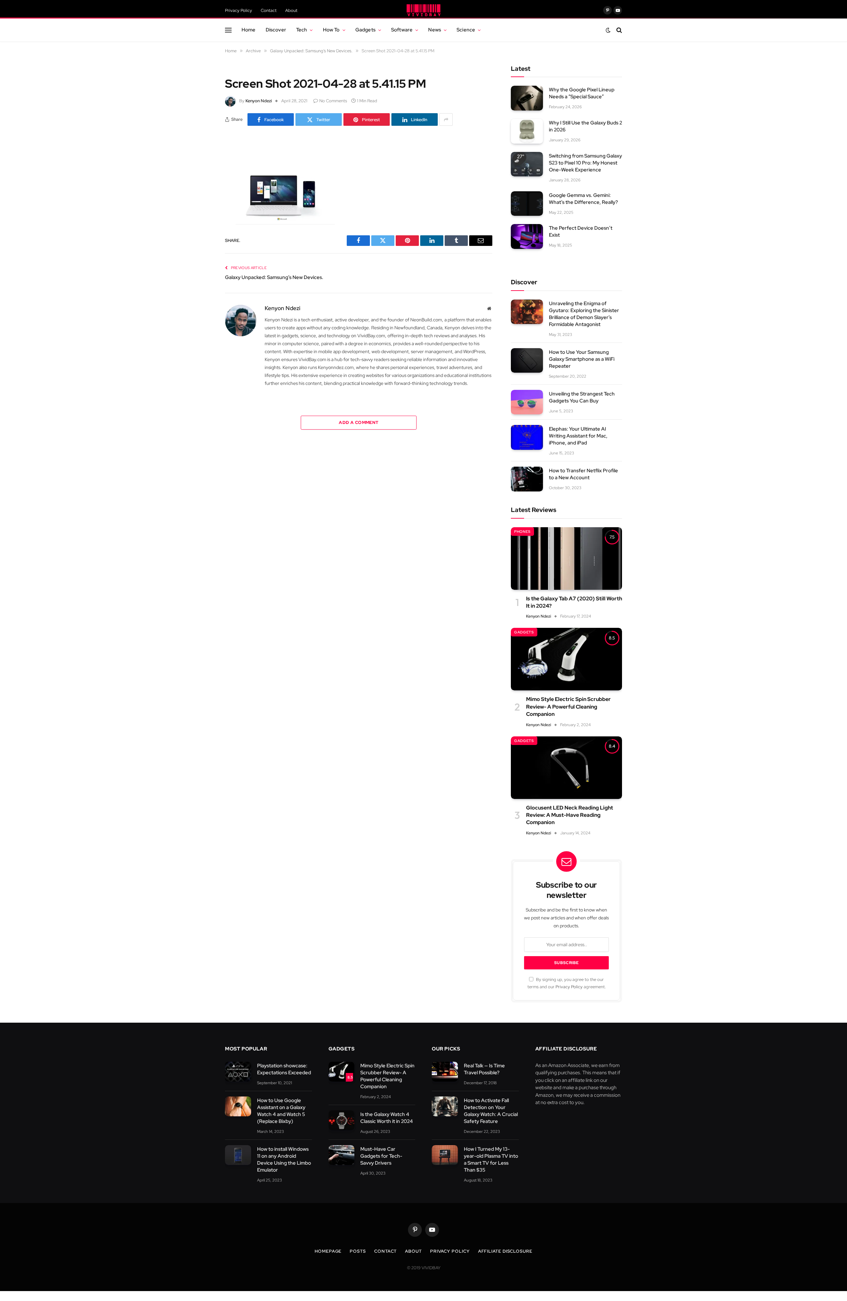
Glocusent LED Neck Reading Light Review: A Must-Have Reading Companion (569, 815)
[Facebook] (201, 166)
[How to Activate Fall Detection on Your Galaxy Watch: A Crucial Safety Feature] (445, 1106)
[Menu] (228, 30)
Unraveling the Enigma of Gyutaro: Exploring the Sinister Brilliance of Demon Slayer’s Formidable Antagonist (584, 314)
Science (466, 29)
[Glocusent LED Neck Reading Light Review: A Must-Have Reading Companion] (566, 767)
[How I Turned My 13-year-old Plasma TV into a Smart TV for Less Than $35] (445, 1155)
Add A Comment (358, 422)
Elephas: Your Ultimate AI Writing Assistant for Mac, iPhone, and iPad (578, 436)
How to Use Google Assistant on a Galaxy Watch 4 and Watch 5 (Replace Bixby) (281, 1111)
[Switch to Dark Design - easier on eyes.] (608, 30)
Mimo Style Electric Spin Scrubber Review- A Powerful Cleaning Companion (568, 707)
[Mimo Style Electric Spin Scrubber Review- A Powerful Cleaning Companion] (566, 659)
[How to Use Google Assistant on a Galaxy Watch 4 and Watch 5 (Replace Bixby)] (238, 1106)
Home (249, 29)
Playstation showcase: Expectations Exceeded (284, 1069)
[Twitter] (201, 183)
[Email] (201, 234)
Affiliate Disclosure (505, 1251)
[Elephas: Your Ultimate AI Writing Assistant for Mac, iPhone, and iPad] (527, 437)
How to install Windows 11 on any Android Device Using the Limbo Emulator (284, 1159)
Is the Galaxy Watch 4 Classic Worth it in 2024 (386, 1118)
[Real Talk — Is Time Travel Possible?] (445, 1072)
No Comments (333, 101)
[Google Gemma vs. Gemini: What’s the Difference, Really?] (527, 203)
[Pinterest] (201, 217)
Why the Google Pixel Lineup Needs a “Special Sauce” (581, 93)
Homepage (328, 1251)
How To (331, 29)
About (291, 10)
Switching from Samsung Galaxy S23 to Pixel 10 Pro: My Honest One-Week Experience (585, 163)
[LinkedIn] (201, 200)
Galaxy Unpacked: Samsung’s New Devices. (274, 277)
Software (402, 29)
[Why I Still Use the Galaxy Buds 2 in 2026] (527, 131)
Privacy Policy (238, 10)
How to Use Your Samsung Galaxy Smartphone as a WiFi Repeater (581, 359)
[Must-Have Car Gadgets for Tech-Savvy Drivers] (342, 1155)
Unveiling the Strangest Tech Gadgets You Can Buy (582, 397)
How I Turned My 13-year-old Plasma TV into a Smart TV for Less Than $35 (491, 1159)
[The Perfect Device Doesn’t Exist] (527, 236)
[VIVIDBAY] (423, 10)
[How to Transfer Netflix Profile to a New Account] (527, 479)
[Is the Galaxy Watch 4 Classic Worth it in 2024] (342, 1120)
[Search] (618, 30)
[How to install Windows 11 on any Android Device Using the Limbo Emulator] (238, 1155)
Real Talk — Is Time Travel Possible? (484, 1069)
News (434, 29)
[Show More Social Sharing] (446, 119)
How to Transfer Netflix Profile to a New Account (583, 474)
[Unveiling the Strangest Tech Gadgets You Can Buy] (527, 402)
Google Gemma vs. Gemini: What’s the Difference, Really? (583, 199)
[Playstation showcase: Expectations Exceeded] (238, 1072)
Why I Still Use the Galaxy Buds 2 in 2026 (585, 126)
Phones (522, 531)
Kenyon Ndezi (258, 101)
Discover (276, 29)
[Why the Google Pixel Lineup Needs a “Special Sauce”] (527, 98)
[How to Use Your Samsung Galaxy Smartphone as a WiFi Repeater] (527, 360)
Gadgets (365, 29)
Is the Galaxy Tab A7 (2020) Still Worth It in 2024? (574, 602)
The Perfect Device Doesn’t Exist (580, 231)
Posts (358, 1251)
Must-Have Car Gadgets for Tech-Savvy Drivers (381, 1156)
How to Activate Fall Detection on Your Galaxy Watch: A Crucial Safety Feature (491, 1111)
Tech (301, 29)
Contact (269, 10)
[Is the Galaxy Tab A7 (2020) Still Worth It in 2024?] (566, 558)
